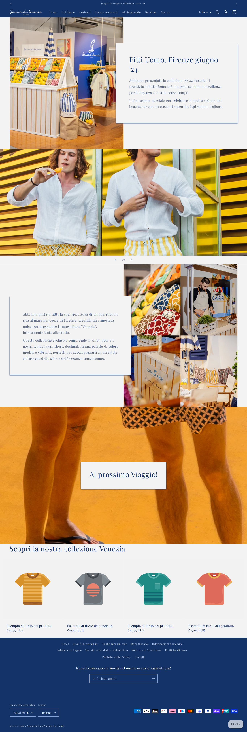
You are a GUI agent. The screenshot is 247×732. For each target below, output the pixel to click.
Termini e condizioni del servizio (106, 650)
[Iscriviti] (153, 678)
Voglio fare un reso (114, 643)
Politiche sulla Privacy (116, 657)
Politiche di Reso (176, 650)
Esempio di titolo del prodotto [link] (29, 626)
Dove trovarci (139, 643)
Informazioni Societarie (167, 643)
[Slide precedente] (115, 260)
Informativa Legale (69, 650)
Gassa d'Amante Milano (30, 725)
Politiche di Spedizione (146, 650)
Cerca (65, 643)
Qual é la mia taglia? (86, 643)
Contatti (140, 657)
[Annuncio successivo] (236, 3)
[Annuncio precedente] (11, 3)
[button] (217, 12)
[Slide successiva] (132, 260)
